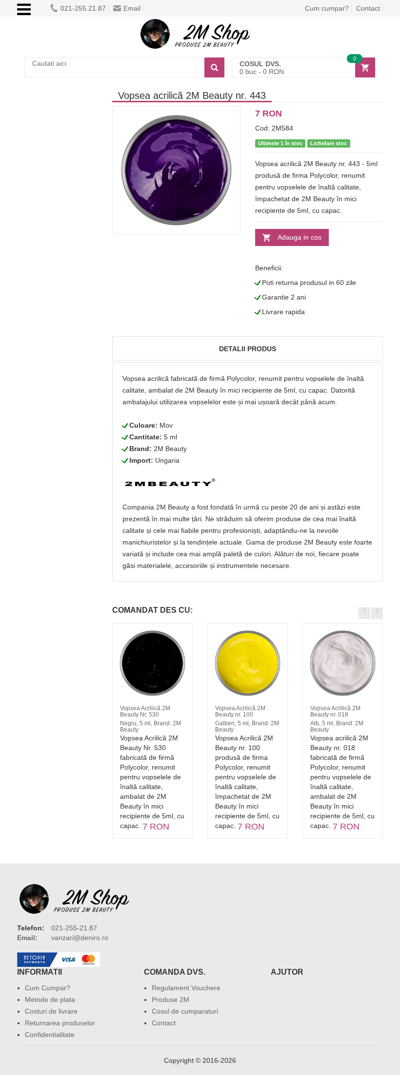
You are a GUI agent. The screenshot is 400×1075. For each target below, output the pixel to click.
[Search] (214, 67)
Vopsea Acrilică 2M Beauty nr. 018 (335, 711)
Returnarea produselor (60, 1023)
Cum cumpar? (327, 8)
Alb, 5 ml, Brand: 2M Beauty (336, 726)
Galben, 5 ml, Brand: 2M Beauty (247, 726)
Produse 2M (170, 999)
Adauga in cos (299, 237)
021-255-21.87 (74, 928)
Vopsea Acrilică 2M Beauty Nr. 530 (145, 711)
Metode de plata (50, 999)
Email (131, 8)
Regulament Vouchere (186, 988)
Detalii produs (247, 349)
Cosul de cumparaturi (185, 1011)
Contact (368, 8)
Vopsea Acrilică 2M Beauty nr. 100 (240, 711)
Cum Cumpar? (47, 988)
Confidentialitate (50, 1034)
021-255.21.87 (83, 8)
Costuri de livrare (51, 1011)
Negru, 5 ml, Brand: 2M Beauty (150, 726)
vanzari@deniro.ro (79, 938)
